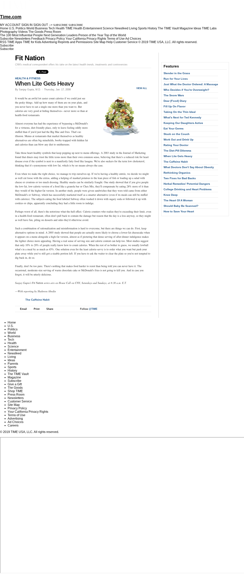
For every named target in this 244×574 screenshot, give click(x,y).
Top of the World (115, 35)
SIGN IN (27, 24)
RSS (3, 42)
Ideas (11, 360)
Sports (12, 367)
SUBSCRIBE (60, 25)
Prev (135, 82)
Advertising (49, 42)
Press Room (16, 394)
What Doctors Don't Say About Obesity (189, 167)
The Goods (15, 387)
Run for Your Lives (176, 78)
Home (12, 322)
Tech (11, 339)
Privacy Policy (55, 38)
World (12, 332)
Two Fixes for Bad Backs (180, 178)
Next (147, 82)
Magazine (14, 377)
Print (36, 308)
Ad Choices (133, 38)
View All (141, 88)
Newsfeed (14, 353)
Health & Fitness (27, 78)
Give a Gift (15, 384)
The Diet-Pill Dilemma (177, 150)
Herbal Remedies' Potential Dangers (187, 183)
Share (49, 308)
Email (23, 308)
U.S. (11, 326)
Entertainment (17, 350)
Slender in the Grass (177, 73)
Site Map (99, 42)
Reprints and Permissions (75, 42)
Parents (13, 363)
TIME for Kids (32, 42)
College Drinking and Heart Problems (188, 189)
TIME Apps (14, 42)
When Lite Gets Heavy (178, 156)
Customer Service (125, 42)
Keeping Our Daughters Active (183, 122)
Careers (13, 425)
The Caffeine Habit (37, 299)
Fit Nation (30, 58)
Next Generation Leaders (61, 35)
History (12, 370)
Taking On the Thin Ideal (180, 111)
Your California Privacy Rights (86, 38)
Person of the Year (90, 35)
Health (12, 343)
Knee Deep (171, 194)
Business (14, 336)
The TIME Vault (18, 374)
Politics (13, 329)
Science (13, 346)
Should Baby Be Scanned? (181, 205)
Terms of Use (116, 38)
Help (109, 42)
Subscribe (7, 38)
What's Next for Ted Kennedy (182, 117)
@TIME (93, 308)
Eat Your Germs (174, 128)
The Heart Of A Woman (178, 200)
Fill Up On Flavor (174, 106)
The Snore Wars (174, 95)
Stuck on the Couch (176, 134)
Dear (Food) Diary (175, 100)
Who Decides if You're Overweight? (186, 89)
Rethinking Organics (177, 172)
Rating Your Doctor (176, 145)
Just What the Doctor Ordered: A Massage (191, 84)
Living (12, 356)
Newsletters (22, 38)
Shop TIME (15, 391)
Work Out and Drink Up (178, 139)
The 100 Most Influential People (21, 35)
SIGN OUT (40, 24)
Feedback (38, 38)
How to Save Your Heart (179, 211)
